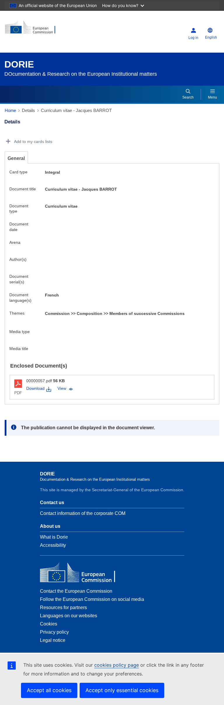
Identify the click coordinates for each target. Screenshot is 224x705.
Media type (19, 331)
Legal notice (52, 640)
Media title (18, 348)
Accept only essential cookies (121, 690)
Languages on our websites (68, 615)
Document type (18, 209)
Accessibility (53, 545)
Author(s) (18, 259)
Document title (22, 189)
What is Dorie (54, 537)
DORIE (19, 64)
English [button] (211, 37)
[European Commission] (40, 29)
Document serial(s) (18, 279)
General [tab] (16, 158)
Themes (16, 313)
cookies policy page (116, 665)
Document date (18, 227)
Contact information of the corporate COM (82, 513)
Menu (212, 97)
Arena (14, 242)
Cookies (48, 623)
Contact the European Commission (76, 591)
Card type (18, 172)
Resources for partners (63, 607)
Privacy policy (54, 632)
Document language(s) (20, 297)
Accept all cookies (49, 690)
